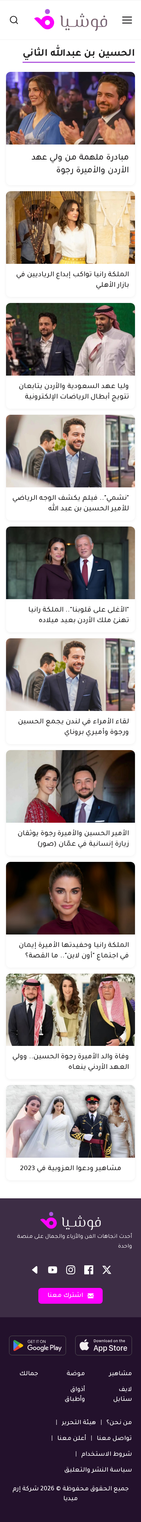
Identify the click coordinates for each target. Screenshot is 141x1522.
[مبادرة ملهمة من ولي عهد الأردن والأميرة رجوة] (70, 108)
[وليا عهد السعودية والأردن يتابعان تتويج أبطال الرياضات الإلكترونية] (70, 339)
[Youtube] (52, 1269)
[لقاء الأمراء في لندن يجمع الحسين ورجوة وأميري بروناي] (70, 674)
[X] (106, 1269)
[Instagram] (70, 1269)
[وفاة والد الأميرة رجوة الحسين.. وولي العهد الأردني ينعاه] (70, 1010)
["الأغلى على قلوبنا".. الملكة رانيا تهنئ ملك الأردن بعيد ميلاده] (70, 563)
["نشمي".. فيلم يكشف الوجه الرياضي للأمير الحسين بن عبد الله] (70, 451)
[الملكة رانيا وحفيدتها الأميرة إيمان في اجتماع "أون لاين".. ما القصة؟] (70, 898)
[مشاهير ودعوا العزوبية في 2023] (70, 1121)
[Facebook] (88, 1269)
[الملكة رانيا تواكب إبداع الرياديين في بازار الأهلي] (70, 227)
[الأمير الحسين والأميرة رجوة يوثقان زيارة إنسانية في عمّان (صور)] (70, 786)
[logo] (70, 20)
